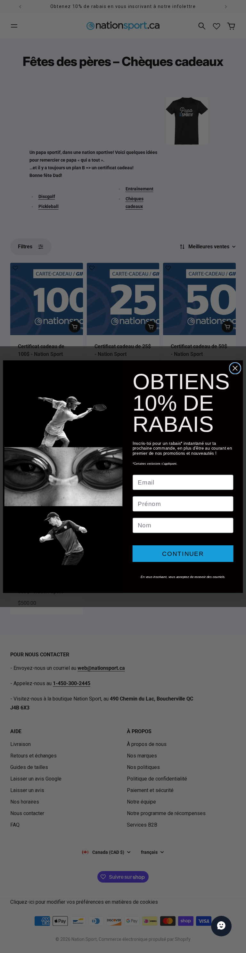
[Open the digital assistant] (221, 926)
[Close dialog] (235, 368)
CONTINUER (183, 553)
